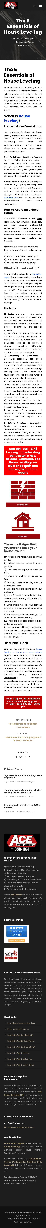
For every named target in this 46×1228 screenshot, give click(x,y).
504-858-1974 (25, 449)
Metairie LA (35, 1158)
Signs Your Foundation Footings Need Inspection (23, 776)
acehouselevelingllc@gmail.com (23, 702)
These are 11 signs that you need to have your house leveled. (20, 547)
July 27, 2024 (9, 782)
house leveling (17, 118)
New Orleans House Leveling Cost (21, 1023)
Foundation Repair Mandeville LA (20, 1065)
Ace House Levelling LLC (23, 39)
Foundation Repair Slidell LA (18, 1053)
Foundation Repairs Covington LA (20, 1041)
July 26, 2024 (9, 811)
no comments (25, 45)
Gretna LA (9, 1162)
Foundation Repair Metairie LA (19, 1059)
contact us (16, 894)
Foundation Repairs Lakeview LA (20, 1035)
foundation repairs (27, 471)
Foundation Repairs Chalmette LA (21, 1047)
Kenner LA (20, 1162)
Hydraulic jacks (11, 197)
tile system (25, 250)
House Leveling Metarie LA (18, 1029)
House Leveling (12, 1146)
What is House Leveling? (21, 268)
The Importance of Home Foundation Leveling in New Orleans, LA (22, 791)
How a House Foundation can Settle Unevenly (22, 806)
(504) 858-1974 (20, 698)
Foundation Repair (25, 42)
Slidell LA (31, 1162)
